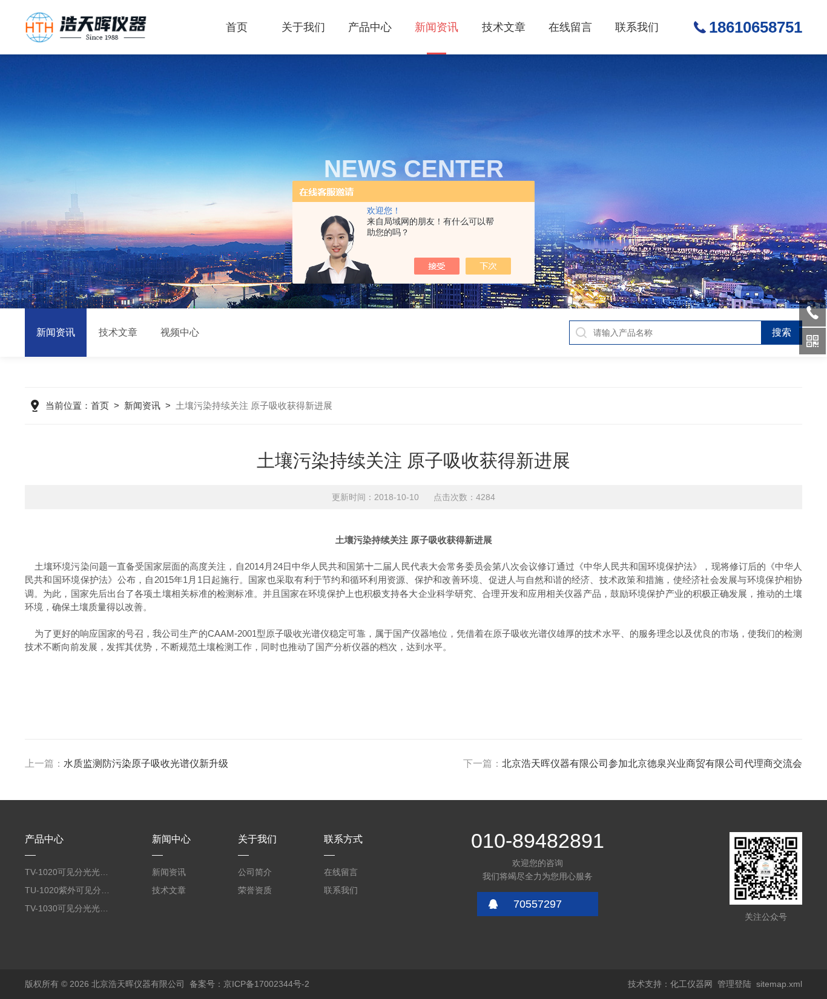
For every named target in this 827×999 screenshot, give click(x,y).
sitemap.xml (779, 984)
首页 (237, 27)
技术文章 (504, 27)
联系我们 (637, 27)
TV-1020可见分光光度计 (69, 872)
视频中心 (179, 332)
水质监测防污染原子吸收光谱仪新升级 (146, 763)
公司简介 (255, 872)
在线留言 (570, 27)
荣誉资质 (255, 890)
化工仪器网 (691, 984)
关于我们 (303, 27)
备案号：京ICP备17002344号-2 (249, 984)
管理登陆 (734, 984)
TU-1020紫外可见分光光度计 (69, 890)
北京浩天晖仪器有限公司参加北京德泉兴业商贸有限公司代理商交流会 (652, 763)
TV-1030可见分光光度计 (69, 908)
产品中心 (370, 27)
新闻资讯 (436, 27)
